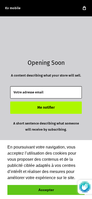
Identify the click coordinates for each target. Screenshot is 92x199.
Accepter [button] (46, 190)
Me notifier (46, 107)
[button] (77, 178)
